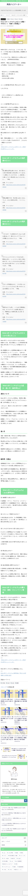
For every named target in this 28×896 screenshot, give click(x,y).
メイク (4, 855)
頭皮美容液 (21, 866)
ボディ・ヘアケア (14, 841)
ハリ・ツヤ (23, 855)
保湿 (8, 19)
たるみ (19, 858)
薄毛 (22, 852)
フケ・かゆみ (6, 858)
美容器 (14, 845)
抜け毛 (13, 858)
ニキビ (10, 869)
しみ (17, 19)
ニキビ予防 (10, 852)
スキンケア (4, 687)
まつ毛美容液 (18, 861)
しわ (13, 19)
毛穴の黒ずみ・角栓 (13, 855)
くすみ (21, 19)
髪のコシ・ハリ (18, 869)
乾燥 (15, 866)
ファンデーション (7, 866)
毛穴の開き (5, 861)
